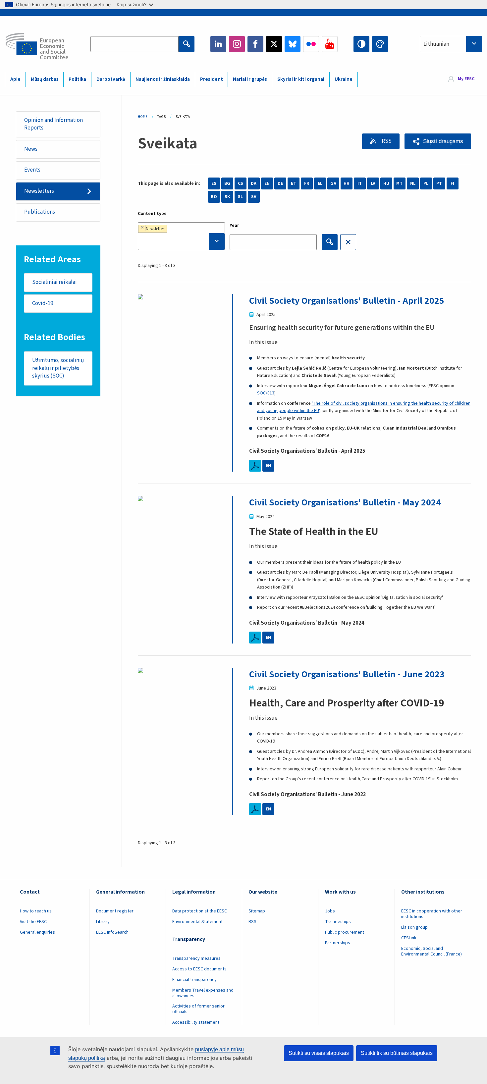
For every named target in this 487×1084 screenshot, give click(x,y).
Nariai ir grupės (250, 79)
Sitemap (256, 911)
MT (399, 183)
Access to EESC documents (199, 969)
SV (253, 196)
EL (320, 183)
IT (359, 183)
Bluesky (292, 44)
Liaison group (414, 927)
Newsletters (39, 191)
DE (280, 183)
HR (347, 183)
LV (373, 183)
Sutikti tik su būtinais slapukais (397, 1053)
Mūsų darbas (45, 79)
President (211, 79)
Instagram (237, 44)
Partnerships (337, 943)
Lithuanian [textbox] (436, 44)
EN (267, 183)
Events (32, 170)
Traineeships (338, 921)
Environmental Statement (197, 921)
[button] (438, 141)
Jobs (330, 911)
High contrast (361, 44)
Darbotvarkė (110, 79)
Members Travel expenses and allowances (203, 993)
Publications (39, 212)
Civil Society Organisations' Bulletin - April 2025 (346, 300)
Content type (152, 213)
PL (425, 183)
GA (333, 183)
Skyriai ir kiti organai (300, 79)
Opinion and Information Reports (53, 124)
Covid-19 (42, 303)
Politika (77, 79)
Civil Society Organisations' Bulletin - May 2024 (345, 502)
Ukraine (343, 79)
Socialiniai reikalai (54, 282)
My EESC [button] (466, 79)
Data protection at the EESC (199, 911)
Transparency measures (196, 958)
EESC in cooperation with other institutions (431, 914)
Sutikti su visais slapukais (319, 1053)
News (30, 149)
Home (142, 116)
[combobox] (451, 44)
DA (253, 183)
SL (240, 196)
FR (306, 183)
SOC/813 (265, 393)
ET (293, 183)
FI (452, 183)
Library (103, 921)
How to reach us (36, 911)
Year (234, 225)
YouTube (330, 44)
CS (240, 183)
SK (227, 196)
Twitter (274, 44)
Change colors (380, 44)
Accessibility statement (195, 1022)
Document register (115, 911)
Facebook (255, 44)
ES (213, 183)
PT (439, 183)
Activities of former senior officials (198, 1009)
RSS (386, 141)
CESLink (408, 938)
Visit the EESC (33, 921)
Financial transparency (194, 979)
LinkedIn (218, 44)
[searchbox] (181, 241)
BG (227, 183)
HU (386, 183)
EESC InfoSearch (112, 932)
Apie (15, 79)
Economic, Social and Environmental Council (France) (432, 951)
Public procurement (344, 932)
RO (214, 196)
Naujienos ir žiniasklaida (162, 79)
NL (412, 183)
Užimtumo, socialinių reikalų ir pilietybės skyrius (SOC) (58, 368)
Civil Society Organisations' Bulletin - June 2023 (347, 674)
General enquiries (37, 932)
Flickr (311, 44)
